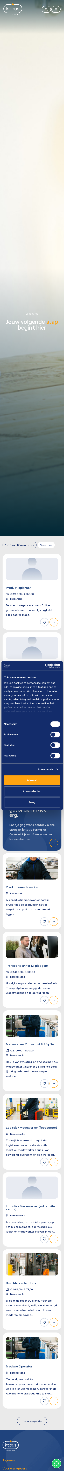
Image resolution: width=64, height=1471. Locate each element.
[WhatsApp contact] (56, 1463)
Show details (45, 769)
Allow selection (32, 791)
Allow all (32, 780)
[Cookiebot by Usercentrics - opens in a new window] (45, 665)
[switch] (55, 734)
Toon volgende (32, 1421)
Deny (32, 802)
